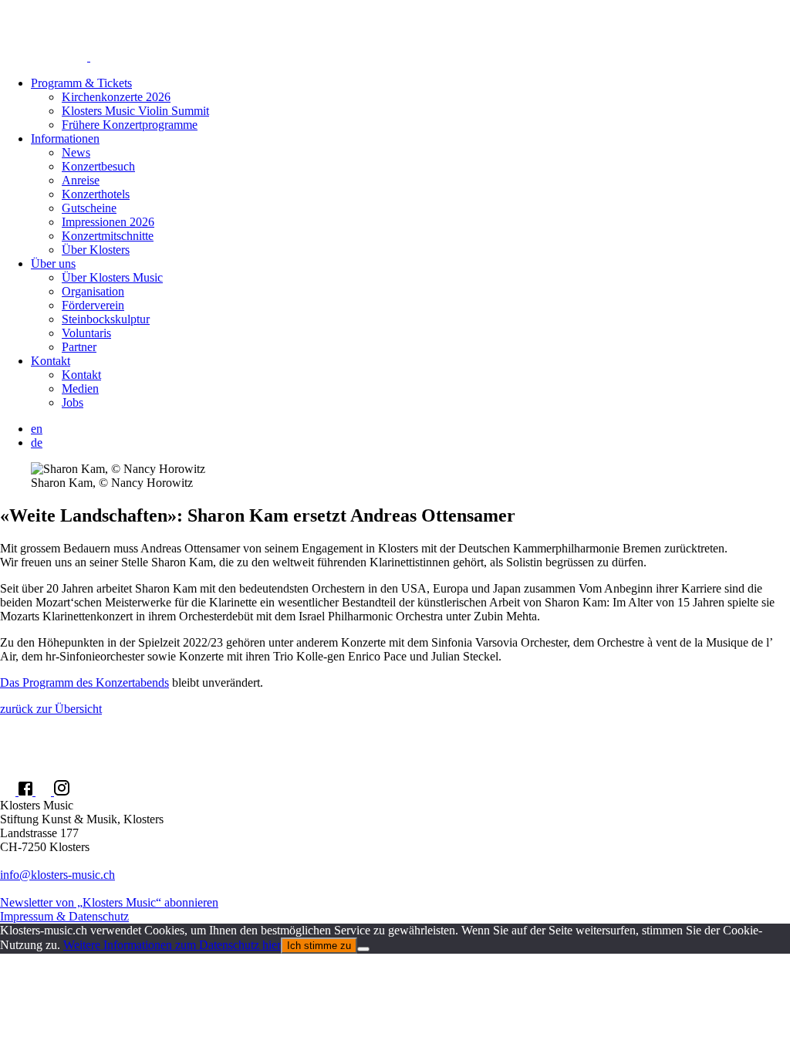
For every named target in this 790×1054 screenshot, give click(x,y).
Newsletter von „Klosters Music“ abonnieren (109, 902)
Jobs (72, 402)
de (36, 442)
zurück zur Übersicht (51, 708)
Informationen (65, 138)
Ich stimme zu (319, 945)
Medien (80, 388)
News (76, 152)
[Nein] (363, 949)
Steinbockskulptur (106, 319)
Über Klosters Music (112, 277)
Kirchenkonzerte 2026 (116, 96)
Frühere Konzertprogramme (130, 124)
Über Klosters (96, 249)
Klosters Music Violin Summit (135, 110)
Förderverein (93, 305)
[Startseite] (395, 32)
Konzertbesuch (98, 166)
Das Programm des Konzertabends (84, 682)
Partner (79, 346)
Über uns (53, 263)
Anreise (81, 180)
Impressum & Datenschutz (64, 916)
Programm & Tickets (81, 83)
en (36, 428)
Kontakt (50, 360)
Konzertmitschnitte (108, 235)
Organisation (93, 291)
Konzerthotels (96, 194)
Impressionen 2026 (108, 221)
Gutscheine (89, 208)
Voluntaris (86, 333)
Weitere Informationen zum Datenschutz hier (172, 944)
